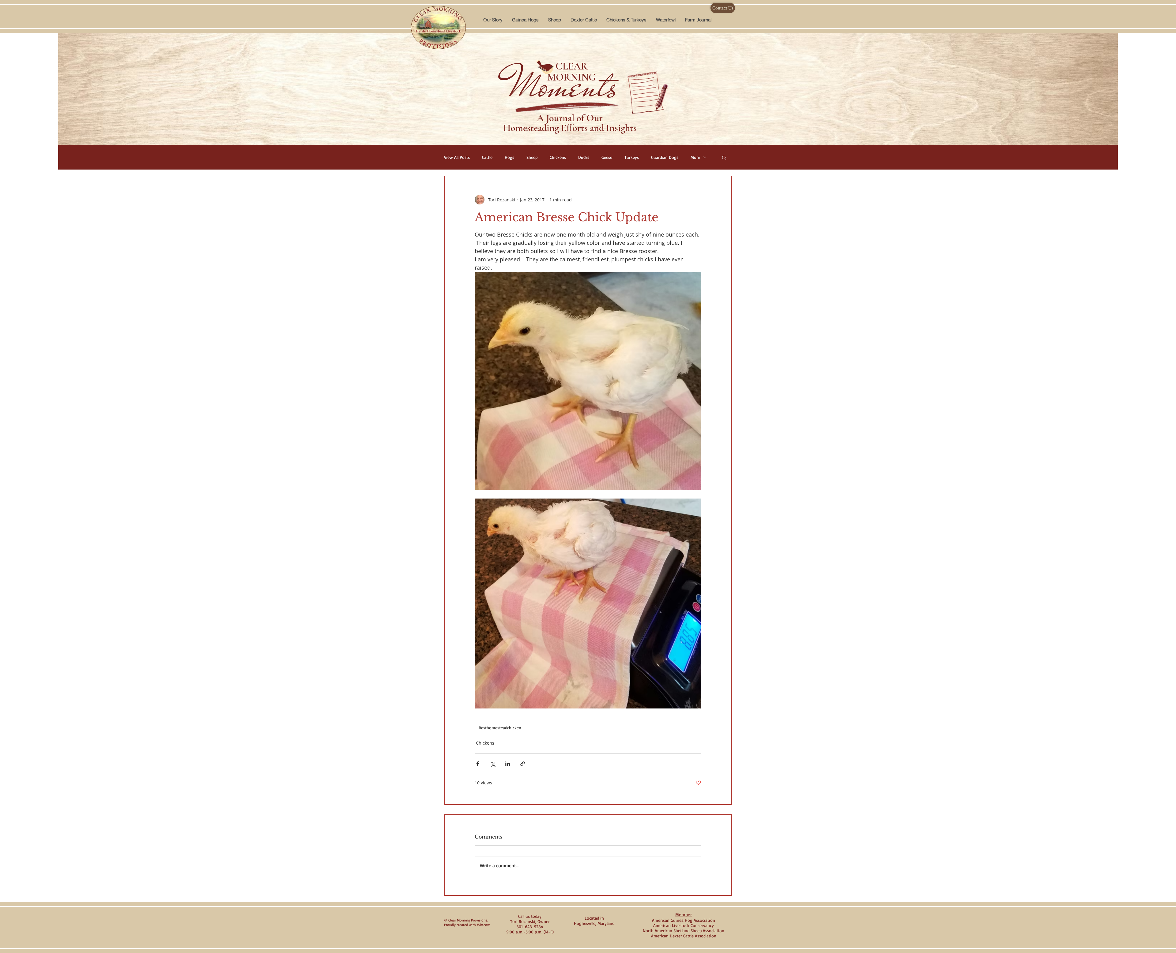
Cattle (487, 157)
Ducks (583, 157)
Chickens (558, 157)
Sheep (531, 157)
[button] (525, 20)
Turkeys (631, 157)
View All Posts (457, 157)
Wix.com (483, 924)
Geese (606, 157)
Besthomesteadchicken (500, 727)
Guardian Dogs (664, 157)
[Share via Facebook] (478, 764)
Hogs (509, 157)
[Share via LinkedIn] (508, 764)
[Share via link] (523, 764)
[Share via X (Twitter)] (493, 764)
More (695, 157)
